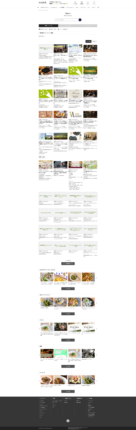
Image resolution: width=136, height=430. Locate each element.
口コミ (41, 417)
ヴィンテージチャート (70, 7)
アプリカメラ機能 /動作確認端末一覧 (91, 415)
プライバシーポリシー (92, 412)
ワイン (89, 7)
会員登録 (65, 402)
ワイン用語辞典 (61, 7)
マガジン (77, 7)
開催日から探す (44, 29)
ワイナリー (93, 7)
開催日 (94, 41)
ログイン (65, 400)
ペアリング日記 (42, 402)
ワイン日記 (41, 400)
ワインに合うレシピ (54, 7)
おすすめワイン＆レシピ (44, 405)
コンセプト (90, 402)
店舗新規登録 (78, 402)
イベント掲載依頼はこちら (68, 263)
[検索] (80, 20)
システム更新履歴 (91, 407)
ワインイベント (83, 7)
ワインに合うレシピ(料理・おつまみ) (57, 401)
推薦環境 (89, 405)
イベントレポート (68, 25)
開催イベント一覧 (48, 25)
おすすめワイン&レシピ (45, 7)
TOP (38, 7)
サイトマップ (90, 416)
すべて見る (68, 288)
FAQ (89, 404)
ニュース (41, 415)
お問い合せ (90, 409)
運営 (89, 410)
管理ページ (78, 400)
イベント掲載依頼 (63, 29)
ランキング (41, 404)
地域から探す (53, 29)
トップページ (90, 400)
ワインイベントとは (87, 25)
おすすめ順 (88, 41)
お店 (98, 7)
